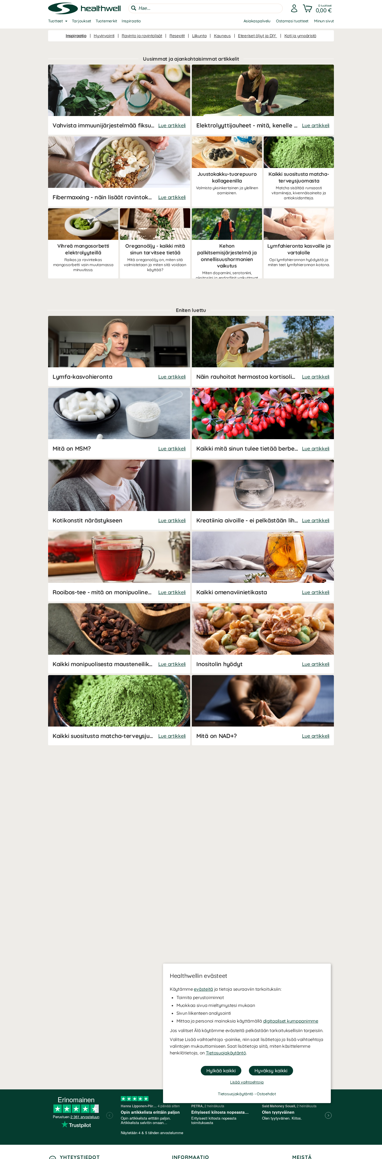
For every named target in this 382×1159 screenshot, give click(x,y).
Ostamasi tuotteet (292, 20)
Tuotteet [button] (55, 20)
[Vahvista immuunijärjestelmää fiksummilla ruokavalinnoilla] (119, 100)
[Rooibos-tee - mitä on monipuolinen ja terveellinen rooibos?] (119, 566)
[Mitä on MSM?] (119, 423)
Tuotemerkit (106, 20)
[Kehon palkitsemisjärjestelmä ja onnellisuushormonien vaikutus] (227, 243)
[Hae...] (133, 8)
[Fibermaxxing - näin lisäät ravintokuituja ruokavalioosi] (119, 171)
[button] (318, 8)
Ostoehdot (266, 1093)
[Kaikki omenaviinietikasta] (263, 566)
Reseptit (177, 35)
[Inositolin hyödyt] (263, 638)
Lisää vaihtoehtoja (247, 1082)
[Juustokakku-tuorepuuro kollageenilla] (227, 171)
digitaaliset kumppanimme (290, 1021)
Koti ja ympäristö (300, 35)
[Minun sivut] (294, 8)
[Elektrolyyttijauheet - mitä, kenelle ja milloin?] (263, 100)
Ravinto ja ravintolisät (142, 35)
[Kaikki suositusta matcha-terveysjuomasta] (299, 171)
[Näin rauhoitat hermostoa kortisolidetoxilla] (263, 351)
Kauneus (222, 35)
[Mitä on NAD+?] (263, 710)
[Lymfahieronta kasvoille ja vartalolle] (299, 243)
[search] (205, 8)
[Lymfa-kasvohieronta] (119, 351)
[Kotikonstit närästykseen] (119, 495)
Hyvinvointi (104, 35)
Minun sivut (324, 20)
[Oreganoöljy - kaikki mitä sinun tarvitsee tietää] (155, 243)
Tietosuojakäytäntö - (237, 1093)
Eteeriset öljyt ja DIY (257, 35)
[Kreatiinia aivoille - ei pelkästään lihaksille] (263, 495)
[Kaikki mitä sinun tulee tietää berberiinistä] (263, 423)
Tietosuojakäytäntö (226, 1053)
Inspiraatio (131, 20)
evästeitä (203, 989)
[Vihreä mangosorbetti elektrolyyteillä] (83, 243)
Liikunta (199, 35)
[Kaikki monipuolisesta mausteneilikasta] (119, 638)
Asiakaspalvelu (257, 20)
